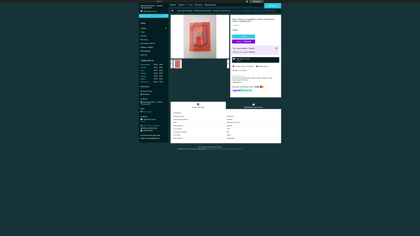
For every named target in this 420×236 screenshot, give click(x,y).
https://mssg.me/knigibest (151, 126)
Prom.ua (219, 147)
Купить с (240, 41)
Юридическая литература (203, 11)
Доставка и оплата (148, 43)
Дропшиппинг (210, 5)
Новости (144, 55)
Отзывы (143, 36)
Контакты (199, 5)
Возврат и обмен (147, 47)
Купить (244, 36)
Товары (181, 5)
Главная (173, 5)
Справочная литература (185, 11)
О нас (190, 5)
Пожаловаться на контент (214, 149)
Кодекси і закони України (222, 11)
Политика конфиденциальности (232, 149)
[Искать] (166, 16)
